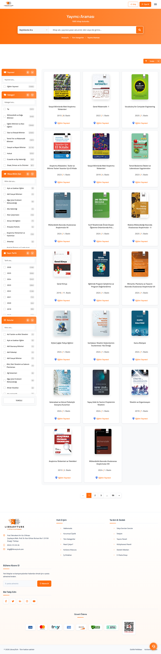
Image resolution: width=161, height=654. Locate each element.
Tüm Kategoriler (78, 37)
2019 (9, 309)
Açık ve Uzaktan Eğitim (15, 188)
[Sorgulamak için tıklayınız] (129, 627)
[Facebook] (6, 601)
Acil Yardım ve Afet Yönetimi (17, 334)
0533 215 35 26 (13, 545)
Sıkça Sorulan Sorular (125, 528)
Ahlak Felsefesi (12, 387)
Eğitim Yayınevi (12, 86)
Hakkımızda (67, 528)
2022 (9, 291)
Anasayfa (65, 37)
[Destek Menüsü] (153, 646)
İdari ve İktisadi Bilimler (16, 132)
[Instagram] (27, 601)
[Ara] (139, 29)
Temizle (19, 400)
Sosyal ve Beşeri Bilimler (16, 147)
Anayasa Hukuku (13, 226)
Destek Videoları (123, 549)
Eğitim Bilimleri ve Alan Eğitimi (15, 125)
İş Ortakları (67, 555)
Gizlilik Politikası (136, 649)
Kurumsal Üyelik (69, 533)
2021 (9, 297)
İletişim (119, 533)
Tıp (8, 109)
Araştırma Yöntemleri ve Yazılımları (16, 234)
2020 (9, 303)
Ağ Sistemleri (12, 373)
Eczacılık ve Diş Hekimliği (16, 159)
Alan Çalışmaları (13, 214)
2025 (9, 273)
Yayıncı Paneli (122, 539)
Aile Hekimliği (12, 208)
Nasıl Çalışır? (68, 544)
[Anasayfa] (8, 4)
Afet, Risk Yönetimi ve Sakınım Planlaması (18, 365)
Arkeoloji (10, 241)
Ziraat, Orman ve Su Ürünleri (17, 165)
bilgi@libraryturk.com (15, 549)
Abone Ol (45, 583)
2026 (9, 267)
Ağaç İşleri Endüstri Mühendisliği (14, 201)
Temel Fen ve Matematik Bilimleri (16, 140)
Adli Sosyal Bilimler (14, 358)
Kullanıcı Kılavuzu (70, 549)
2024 (9, 279)
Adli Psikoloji (11, 352)
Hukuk (9, 153)
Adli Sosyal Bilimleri (14, 194)
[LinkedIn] (20, 601)
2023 (9, 285)
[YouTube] (34, 601)
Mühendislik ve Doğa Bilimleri (15, 116)
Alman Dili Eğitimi (13, 220)
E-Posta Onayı (122, 555)
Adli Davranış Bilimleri (15, 346)
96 (113, 495)
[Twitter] (13, 601)
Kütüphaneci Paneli (124, 544)
